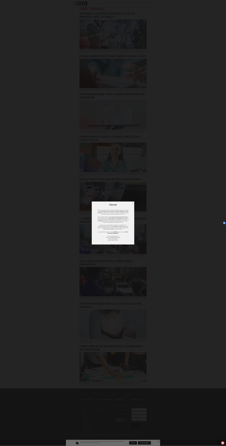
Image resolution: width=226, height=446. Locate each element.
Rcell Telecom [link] (115, 238)
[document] (113, 223)
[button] (132, 203)
